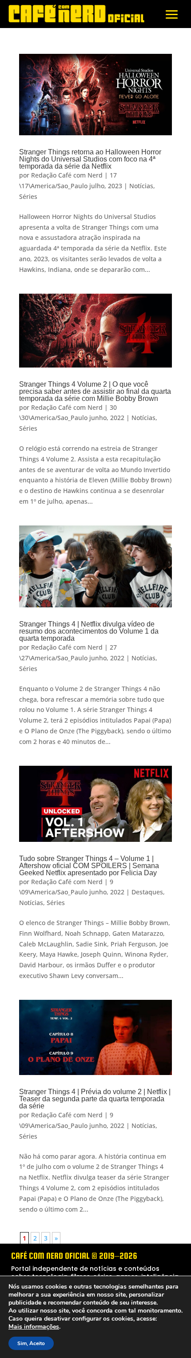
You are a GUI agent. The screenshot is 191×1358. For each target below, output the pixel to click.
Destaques (147, 892)
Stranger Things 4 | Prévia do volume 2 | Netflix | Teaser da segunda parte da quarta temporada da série (95, 1099)
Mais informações (33, 1327)
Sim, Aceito (31, 1343)
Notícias (141, 186)
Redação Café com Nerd (67, 175)
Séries (28, 196)
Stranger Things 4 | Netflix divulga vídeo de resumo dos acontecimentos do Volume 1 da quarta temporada (89, 631)
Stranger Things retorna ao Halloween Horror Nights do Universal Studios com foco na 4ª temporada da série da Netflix (90, 159)
